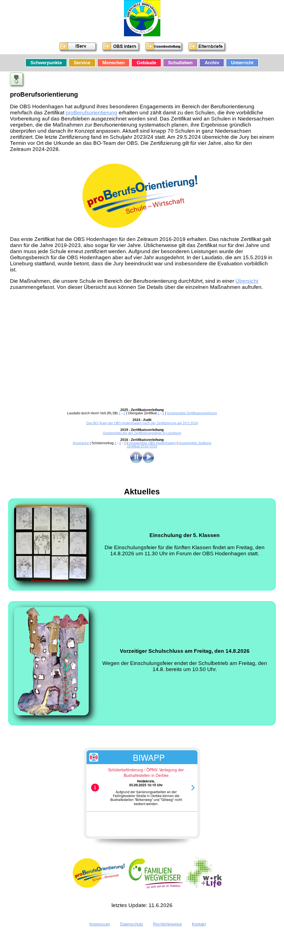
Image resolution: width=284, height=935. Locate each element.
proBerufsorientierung (91, 112)
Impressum (99, 924)
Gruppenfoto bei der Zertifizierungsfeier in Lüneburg (142, 433)
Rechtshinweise (167, 924)
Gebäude (146, 62)
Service (82, 62)
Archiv (212, 62)
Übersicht (246, 281)
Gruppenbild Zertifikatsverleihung (192, 413)
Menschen (113, 62)
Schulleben (180, 62)
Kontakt (199, 924)
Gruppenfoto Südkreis (194, 443)
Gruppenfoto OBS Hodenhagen (152, 443)
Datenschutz (131, 924)
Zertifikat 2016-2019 (142, 446)
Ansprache (81, 443)
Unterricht (242, 62)
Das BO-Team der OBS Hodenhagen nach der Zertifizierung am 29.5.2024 (142, 423)
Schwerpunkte (46, 62)
